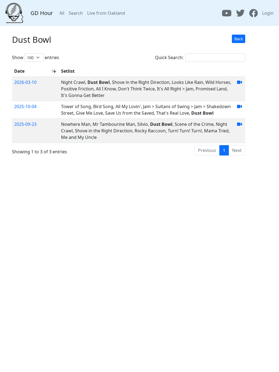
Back (238, 38)
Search (76, 13)
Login (268, 13)
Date (19, 71)
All (61, 13)
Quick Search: (169, 57)
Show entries (35, 57)
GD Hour (42, 13)
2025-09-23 (25, 124)
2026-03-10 (25, 82)
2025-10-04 (25, 106)
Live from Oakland (106, 13)
